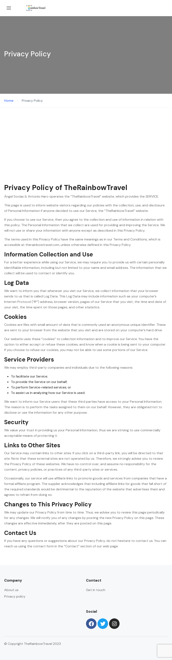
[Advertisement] (86, 139)
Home (8, 100)
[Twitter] (103, 623)
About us (11, 590)
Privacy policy (14, 596)
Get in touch (95, 590)
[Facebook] (91, 623)
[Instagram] (114, 623)
